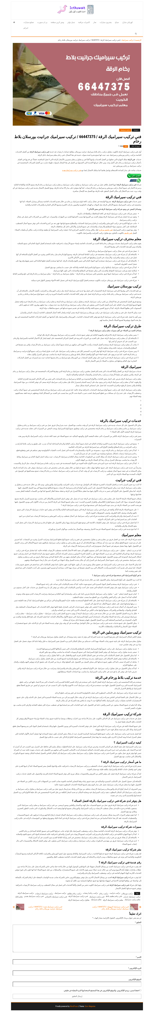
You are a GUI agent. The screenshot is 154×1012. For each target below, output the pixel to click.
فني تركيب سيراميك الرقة (78, 896)
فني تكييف (128, 233)
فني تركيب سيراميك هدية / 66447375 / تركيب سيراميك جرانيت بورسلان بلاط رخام (45, 908)
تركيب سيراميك (127, 40)
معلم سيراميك (96, 899)
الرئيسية (138, 40)
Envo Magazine (90, 1006)
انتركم (25, 28)
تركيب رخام (103, 893)
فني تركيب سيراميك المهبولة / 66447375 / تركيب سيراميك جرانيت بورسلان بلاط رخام (110, 908)
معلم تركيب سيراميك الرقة (113, 900)
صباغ (117, 22)
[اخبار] (14, 22)
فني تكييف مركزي (106, 230)
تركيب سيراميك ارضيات (44, 893)
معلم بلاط (19, 897)
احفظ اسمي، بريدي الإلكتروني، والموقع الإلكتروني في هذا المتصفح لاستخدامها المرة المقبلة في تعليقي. (101, 990)
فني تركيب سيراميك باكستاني (56, 897)
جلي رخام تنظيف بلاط (114, 896)
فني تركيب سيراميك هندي (34, 896)
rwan (122, 146)
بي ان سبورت (42, 22)
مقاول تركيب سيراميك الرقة (78, 900)
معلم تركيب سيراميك (132, 899)
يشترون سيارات (106, 22)
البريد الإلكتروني (134, 968)
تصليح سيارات (28, 22)
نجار (94, 22)
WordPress (74, 1006)
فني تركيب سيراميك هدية (71, 170)
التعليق (138, 922)
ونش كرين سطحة (57, 22)
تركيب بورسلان (127, 893)
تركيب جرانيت (114, 893)
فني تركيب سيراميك (96, 897)
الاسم (138, 957)
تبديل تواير (71, 22)
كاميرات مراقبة (84, 22)
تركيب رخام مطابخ (74, 893)
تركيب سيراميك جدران (131, 897)
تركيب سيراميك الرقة (26, 893)
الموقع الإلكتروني (135, 979)
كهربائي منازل (127, 22)
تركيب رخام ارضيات (90, 893)
